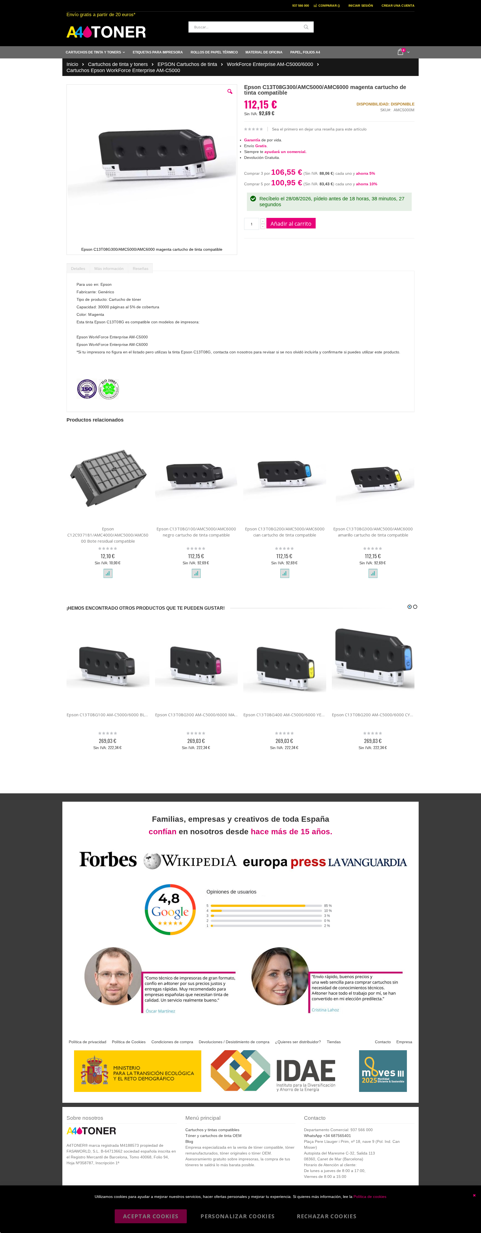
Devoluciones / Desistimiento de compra (234, 1042)
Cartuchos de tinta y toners (118, 64)
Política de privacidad (87, 1042)
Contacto (383, 1042)
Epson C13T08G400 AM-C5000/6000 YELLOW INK (284, 714)
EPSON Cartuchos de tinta (187, 64)
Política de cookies (370, 1196)
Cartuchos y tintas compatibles (212, 1130)
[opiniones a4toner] (156, 1014)
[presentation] (78, 267)
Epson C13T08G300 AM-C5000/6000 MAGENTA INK (196, 714)
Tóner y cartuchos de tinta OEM (213, 1135)
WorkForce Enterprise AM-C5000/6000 (270, 64)
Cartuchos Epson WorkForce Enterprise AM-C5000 (123, 70)
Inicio (72, 64)
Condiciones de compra (172, 1042)
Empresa (404, 1042)
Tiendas (334, 1042)
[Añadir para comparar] (108, 573)
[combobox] (251, 27)
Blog (189, 1141)
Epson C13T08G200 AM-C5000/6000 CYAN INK (373, 714)
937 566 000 (300, 5)
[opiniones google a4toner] (240, 870)
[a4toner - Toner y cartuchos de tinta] (106, 32)
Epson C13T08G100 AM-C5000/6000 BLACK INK (108, 714)
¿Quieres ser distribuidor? (298, 1042)
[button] (230, 96)
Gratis (261, 146)
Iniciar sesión (361, 5)
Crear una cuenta (398, 5)
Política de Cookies (129, 1042)
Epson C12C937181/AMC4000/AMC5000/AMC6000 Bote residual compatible (107, 535)
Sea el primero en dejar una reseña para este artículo (319, 129)
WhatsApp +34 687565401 (327, 1135)
